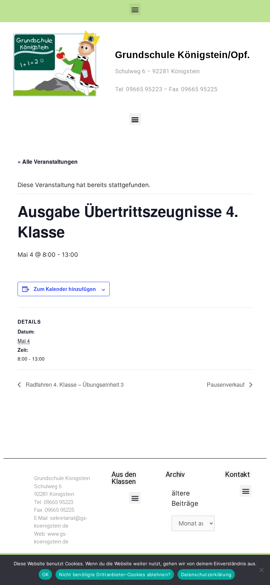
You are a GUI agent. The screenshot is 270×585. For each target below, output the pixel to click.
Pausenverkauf (226, 384)
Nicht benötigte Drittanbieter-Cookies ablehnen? (115, 574)
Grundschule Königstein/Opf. (182, 55)
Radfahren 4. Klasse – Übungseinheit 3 (74, 384)
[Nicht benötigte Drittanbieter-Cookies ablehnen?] (261, 569)
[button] (135, 9)
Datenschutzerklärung (206, 574)
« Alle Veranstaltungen (48, 161)
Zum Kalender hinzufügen (65, 288)
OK (45, 574)
